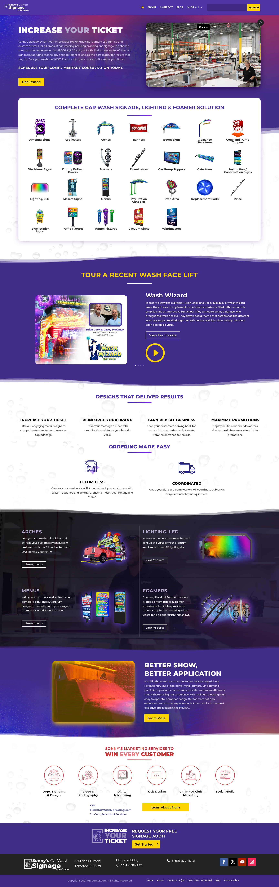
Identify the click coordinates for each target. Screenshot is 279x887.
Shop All (193, 7)
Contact (166, 7)
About (151, 7)
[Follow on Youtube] (242, 862)
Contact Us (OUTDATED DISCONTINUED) (189, 880)
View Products (34, 564)
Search (254, 7)
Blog (180, 7)
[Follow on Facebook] (224, 862)
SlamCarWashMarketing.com (110, 810)
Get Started (31, 82)
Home (150, 880)
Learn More (156, 718)
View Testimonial (163, 335)
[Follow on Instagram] (252, 862)
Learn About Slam (165, 807)
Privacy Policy (231, 880)
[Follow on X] (233, 862)
